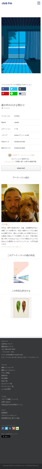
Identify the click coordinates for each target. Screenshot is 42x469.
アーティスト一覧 (7, 386)
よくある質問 (5, 389)
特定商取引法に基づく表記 (10, 418)
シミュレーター (9, 161)
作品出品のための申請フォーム (12, 404)
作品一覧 (4, 381)
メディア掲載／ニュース (9, 399)
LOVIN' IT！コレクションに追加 (23, 155)
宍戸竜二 (17, 116)
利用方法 (4, 375)
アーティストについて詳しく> (11, 247)
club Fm (7, 3)
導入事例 (4, 378)
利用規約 (4, 413)
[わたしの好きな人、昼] (21, 272)
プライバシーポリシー (9, 415)
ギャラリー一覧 (6, 384)
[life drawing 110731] (21, 307)
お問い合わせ (5, 402)
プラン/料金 (5, 373)
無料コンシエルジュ (8, 370)
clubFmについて (6, 344)
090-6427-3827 (10, 349)
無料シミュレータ (7, 367)
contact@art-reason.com (14, 355)
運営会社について (7, 346)
